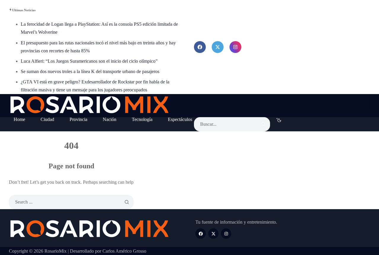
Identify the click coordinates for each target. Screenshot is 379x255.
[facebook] (200, 47)
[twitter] (218, 47)
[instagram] (235, 47)
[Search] (263, 124)
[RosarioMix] (89, 105)
